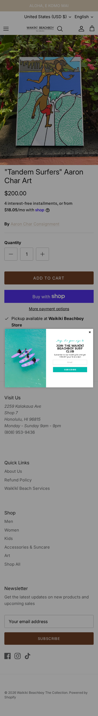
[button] (70, 369)
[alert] (49, 358)
